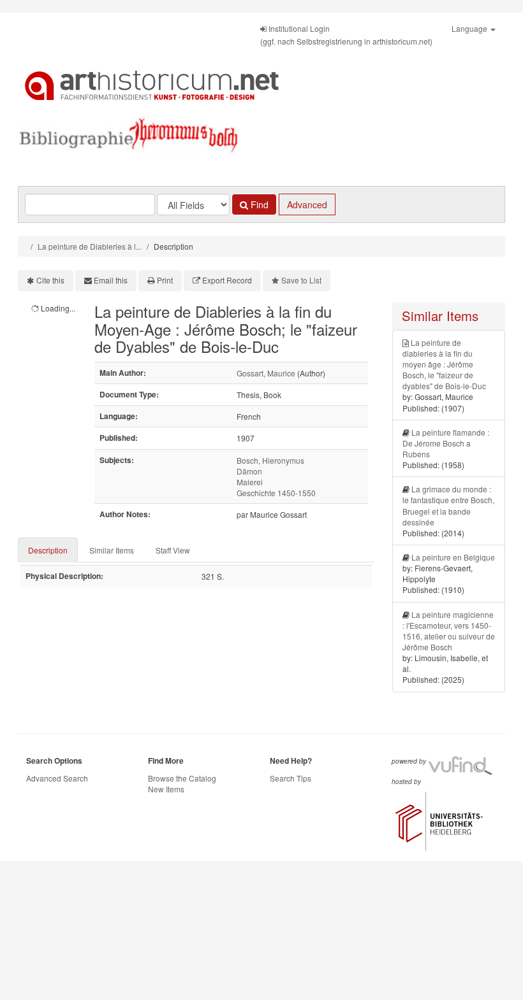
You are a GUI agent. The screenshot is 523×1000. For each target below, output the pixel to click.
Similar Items (111, 550)
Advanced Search (57, 778)
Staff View (173, 550)
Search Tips (290, 778)
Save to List (301, 280)
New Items (166, 788)
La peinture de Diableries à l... (90, 246)
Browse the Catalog (182, 778)
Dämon (249, 471)
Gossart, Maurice (266, 373)
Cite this (50, 280)
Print (165, 280)
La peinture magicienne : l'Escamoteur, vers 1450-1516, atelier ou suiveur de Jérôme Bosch (448, 630)
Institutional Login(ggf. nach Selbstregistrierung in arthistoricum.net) (346, 34)
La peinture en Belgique (453, 557)
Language (470, 28)
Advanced (307, 204)
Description (48, 550)
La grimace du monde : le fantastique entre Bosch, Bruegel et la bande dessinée (448, 505)
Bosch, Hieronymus (270, 460)
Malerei (250, 481)
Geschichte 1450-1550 (276, 492)
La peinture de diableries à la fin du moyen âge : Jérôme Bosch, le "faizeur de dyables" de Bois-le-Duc (444, 364)
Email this (111, 280)
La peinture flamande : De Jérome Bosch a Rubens (445, 443)
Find (258, 204)
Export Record (227, 280)
